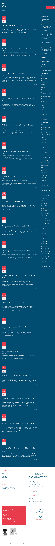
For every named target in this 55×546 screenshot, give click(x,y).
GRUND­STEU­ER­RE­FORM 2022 (36, 486)
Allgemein (44, 59)
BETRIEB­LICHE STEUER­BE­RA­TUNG (37, 473)
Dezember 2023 (46, 188)
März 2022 (44, 241)
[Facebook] (29, 491)
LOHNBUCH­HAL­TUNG (34, 484)
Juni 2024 (44, 172)
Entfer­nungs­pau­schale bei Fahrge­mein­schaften (16, 251)
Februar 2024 (45, 183)
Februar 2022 (45, 243)
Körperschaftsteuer (46, 96)
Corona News (45, 78)
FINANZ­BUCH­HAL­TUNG (35, 482)
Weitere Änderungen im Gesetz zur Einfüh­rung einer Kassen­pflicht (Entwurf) (47, 35)
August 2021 (45, 259)
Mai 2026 (44, 114)
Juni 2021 (44, 264)
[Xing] (36, 491)
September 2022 (46, 226)
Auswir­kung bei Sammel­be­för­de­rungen (14, 201)
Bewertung (44, 101)
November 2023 (46, 190)
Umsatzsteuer (45, 73)
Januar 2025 (45, 155)
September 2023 (46, 195)
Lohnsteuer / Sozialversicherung (46, 67)
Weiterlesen (35, 34)
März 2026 (44, 119)
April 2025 (44, 147)
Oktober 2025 (45, 132)
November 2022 (46, 221)
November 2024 (46, 160)
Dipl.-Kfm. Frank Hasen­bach (8, 487)
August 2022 (45, 228)
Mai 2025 (44, 145)
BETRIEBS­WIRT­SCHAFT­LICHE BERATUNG (39, 476)
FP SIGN (30, 500)
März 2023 (44, 210)
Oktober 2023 (45, 193)
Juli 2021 (44, 261)
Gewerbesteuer (45, 89)
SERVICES (4, 474)
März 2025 (44, 150)
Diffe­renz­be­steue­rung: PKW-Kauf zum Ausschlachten (19, 423)
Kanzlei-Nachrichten (47, 61)
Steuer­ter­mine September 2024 (12, 25)
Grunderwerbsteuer (46, 98)
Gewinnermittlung (46, 70)
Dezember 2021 (46, 248)
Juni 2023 (44, 203)
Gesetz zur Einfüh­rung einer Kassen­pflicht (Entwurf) (47, 42)
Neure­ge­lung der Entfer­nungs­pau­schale (14, 176)
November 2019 (46, 266)
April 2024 (44, 177)
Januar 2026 (45, 124)
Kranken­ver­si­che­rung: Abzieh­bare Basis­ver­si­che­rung (18, 398)
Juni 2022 (44, 233)
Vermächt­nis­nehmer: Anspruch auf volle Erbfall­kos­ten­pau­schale (47, 27)
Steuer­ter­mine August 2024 (10, 352)
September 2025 (46, 134)
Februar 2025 (45, 152)
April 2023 (44, 208)
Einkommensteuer (46, 75)
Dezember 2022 (46, 218)
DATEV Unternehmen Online (35, 501)
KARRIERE (4, 477)
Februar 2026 (45, 122)
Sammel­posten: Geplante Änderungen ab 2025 (16, 375)
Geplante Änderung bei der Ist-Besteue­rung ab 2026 (18, 152)
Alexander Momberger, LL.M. (8, 488)
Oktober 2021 (45, 253)
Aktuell (43, 84)
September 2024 (46, 165)
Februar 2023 (45, 213)
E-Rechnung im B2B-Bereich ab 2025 (13, 73)
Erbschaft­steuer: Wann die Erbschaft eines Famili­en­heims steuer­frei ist (47, 50)
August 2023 (45, 198)
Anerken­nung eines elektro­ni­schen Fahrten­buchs (17, 327)
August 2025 (45, 137)
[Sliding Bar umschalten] (50, 7)
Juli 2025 (44, 140)
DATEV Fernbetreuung (34, 502)
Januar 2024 (45, 185)
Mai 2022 (44, 236)
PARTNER (4, 476)
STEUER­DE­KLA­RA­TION (34, 481)
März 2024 (44, 180)
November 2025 (46, 129)
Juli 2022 (44, 231)
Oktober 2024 (45, 162)
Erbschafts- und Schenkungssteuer (46, 93)
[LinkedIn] (34, 491)
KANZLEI (4, 473)
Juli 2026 (44, 109)
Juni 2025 (44, 142)
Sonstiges (44, 64)
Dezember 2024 (46, 157)
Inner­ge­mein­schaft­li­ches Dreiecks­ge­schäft (15, 302)
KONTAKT (4, 480)
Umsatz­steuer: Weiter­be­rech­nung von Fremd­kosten (18, 49)
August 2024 (45, 167)
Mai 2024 (44, 175)
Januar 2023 (45, 215)
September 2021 (46, 256)
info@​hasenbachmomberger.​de (10, 521)
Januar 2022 (45, 246)
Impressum (45, 543)
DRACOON (31, 498)
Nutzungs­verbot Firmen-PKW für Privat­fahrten (46, 19)
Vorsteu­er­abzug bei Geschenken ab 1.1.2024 (16, 226)
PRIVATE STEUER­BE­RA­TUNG (36, 474)
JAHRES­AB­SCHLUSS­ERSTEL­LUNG (37, 480)
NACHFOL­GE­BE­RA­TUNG (35, 477)
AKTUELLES (4, 479)
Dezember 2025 (46, 127)
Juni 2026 (44, 112)
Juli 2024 (44, 170)
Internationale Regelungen (45, 81)
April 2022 (44, 238)
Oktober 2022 (45, 223)
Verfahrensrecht (46, 87)
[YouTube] (31, 491)
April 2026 (44, 117)
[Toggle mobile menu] (47, 7)
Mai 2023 (44, 205)
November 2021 (46, 251)
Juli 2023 (44, 200)
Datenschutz (50, 543)
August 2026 (45, 107)
